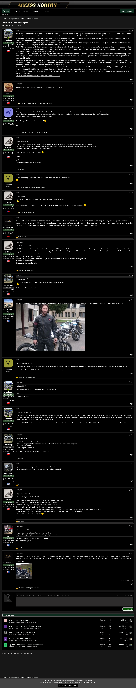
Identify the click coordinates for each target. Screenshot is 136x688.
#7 (132, 217)
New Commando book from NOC (22, 632)
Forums (6, 11)
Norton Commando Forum (28, 622)
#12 (132, 382)
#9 (132, 275)
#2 (132, 84)
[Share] (130, 30)
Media (47, 11)
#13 (132, 408)
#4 (132, 137)
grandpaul (6, 25)
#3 (132, 108)
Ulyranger (11, 640)
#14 (132, 435)
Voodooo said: (21, 196)
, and (32, 187)
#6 (132, 192)
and (26, 212)
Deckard (126, 640)
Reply (131, 79)
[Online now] (8, 38)
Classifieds (36, 11)
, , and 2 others (33, 132)
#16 (132, 490)
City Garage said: (22, 494)
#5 (132, 174)
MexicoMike (125, 628)
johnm (126, 646)
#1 (132, 30)
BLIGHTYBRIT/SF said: (24, 363)
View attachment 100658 (119, 366)
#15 (132, 463)
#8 (132, 242)
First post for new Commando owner (24, 638)
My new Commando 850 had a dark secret (26, 644)
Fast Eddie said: (22, 530)
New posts (5, 15)
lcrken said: (20, 386)
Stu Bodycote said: (22, 246)
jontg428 (11, 622)
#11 (132, 359)
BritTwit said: (21, 439)
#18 (132, 553)
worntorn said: (21, 141)
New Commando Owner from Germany (25, 626)
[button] (18, 595)
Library (25, 11)
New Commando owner (18, 620)
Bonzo (126, 622)
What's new (16, 11)
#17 (132, 526)
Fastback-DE (12, 628)
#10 (132, 300)
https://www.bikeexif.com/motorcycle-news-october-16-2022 (38, 76)
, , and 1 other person (36, 103)
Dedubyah (11, 646)
